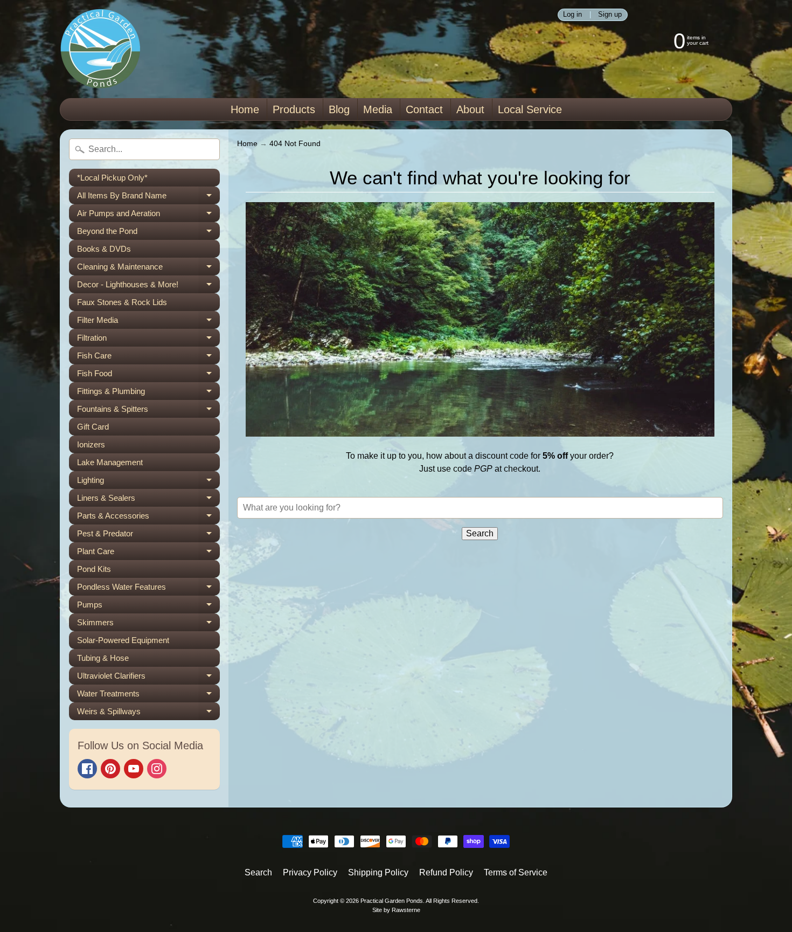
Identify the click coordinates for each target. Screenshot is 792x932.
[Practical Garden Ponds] (100, 49)
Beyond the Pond (148, 233)
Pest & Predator (148, 535)
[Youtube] (133, 768)
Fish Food (148, 375)
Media (377, 109)
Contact (424, 109)
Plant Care (148, 553)
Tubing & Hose (103, 657)
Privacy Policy (310, 872)
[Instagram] (156, 768)
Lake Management (110, 462)
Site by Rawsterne (396, 910)
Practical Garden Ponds (391, 901)
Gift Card (93, 426)
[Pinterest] (110, 768)
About (470, 109)
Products (294, 109)
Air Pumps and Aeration (148, 215)
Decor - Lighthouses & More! (148, 286)
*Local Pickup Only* (112, 177)
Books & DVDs (104, 248)
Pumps (148, 606)
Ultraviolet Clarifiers (148, 678)
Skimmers (148, 624)
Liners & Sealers (148, 500)
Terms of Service (515, 872)
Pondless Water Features (148, 589)
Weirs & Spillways (148, 713)
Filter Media (148, 322)
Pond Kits (94, 569)
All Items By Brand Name (148, 197)
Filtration (148, 340)
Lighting (148, 482)
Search (258, 872)
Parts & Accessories (148, 517)
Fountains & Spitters (148, 411)
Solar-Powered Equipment (123, 640)
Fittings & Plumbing (148, 393)
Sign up (610, 14)
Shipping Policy (378, 872)
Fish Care (148, 357)
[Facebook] (87, 768)
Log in (572, 14)
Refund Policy (446, 872)
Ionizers (91, 444)
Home (245, 109)
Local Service (530, 109)
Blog (339, 109)
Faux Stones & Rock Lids (122, 302)
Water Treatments (148, 695)
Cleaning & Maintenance (148, 268)
